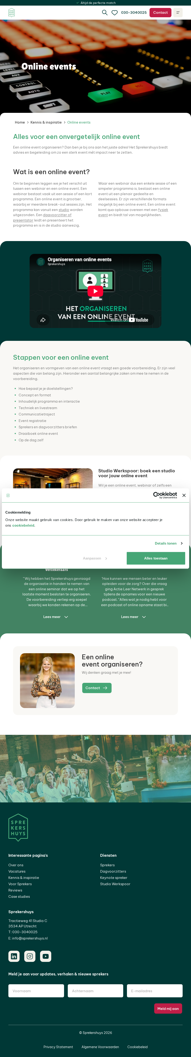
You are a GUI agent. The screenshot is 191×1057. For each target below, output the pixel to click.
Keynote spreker (113, 877)
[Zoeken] (105, 12)
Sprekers (107, 865)
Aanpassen (92, 558)
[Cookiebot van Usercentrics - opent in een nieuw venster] (156, 495)
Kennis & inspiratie (46, 122)
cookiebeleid (23, 525)
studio (64, 209)
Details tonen (166, 543)
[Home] (11, 12)
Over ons (15, 865)
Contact (160, 12)
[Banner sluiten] (184, 495)
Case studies (19, 896)
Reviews (15, 890)
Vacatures (16, 871)
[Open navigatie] (178, 12)
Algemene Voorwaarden (100, 1047)
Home (20, 122)
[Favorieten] (114, 12)
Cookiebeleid (137, 1047)
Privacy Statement (58, 1047)
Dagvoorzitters (113, 871)
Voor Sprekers (20, 884)
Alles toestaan (155, 558)
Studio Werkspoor (115, 884)
